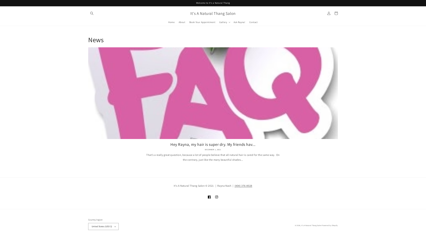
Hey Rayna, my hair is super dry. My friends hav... (213, 144)
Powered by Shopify (330, 225)
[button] (92, 13)
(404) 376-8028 (243, 186)
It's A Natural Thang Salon (311, 225)
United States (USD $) (102, 226)
